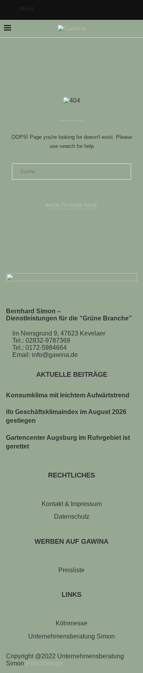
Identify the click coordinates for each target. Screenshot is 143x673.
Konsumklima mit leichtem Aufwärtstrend (67, 395)
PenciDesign (44, 663)
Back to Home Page (71, 205)
